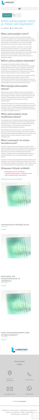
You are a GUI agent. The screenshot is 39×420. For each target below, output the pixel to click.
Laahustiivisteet (15, 414)
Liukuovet (9, 412)
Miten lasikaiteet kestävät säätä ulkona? (16, 175)
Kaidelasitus (29, 412)
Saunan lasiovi (14, 410)
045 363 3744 (29, 394)
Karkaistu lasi (33, 410)
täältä (13, 163)
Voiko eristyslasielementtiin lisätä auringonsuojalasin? (15, 333)
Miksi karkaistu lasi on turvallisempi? (15, 171)
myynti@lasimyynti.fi (10, 394)
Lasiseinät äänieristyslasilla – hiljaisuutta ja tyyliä (18, 173)
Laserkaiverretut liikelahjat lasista (15, 224)
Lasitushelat (24, 414)
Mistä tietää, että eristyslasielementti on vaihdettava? (10, 278)
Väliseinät (16, 412)
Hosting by (19, 401)
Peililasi (22, 412)
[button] (19, 8)
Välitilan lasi (5, 410)
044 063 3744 (29, 379)
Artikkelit (19, 364)
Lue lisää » (3, 229)
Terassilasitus (24, 410)
